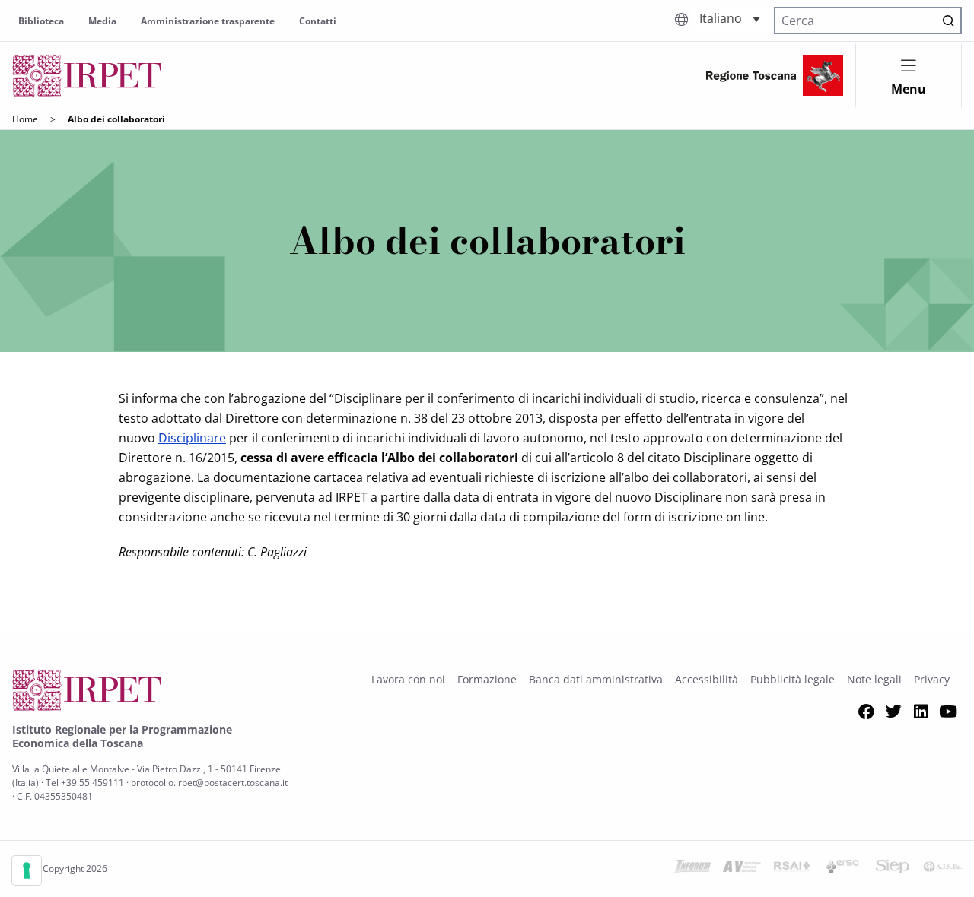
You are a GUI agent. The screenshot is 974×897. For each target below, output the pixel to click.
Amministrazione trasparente (208, 20)
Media (102, 20)
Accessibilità (706, 679)
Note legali (874, 679)
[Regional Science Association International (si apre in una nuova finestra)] (792, 869)
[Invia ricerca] (948, 20)
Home (25, 119)
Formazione (487, 679)
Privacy (932, 679)
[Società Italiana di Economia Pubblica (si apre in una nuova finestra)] (893, 869)
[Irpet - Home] (86, 76)
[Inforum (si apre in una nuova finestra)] (692, 869)
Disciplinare (192, 437)
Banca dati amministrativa (596, 679)
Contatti (317, 20)
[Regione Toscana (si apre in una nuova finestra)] (774, 76)
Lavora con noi (408, 679)
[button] (730, 18)
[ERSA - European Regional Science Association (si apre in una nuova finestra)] (842, 869)
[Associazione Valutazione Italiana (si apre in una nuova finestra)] (742, 869)
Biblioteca (41, 20)
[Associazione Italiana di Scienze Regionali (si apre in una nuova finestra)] (943, 869)
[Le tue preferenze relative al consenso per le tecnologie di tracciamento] (26, 870)
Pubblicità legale (792, 679)
